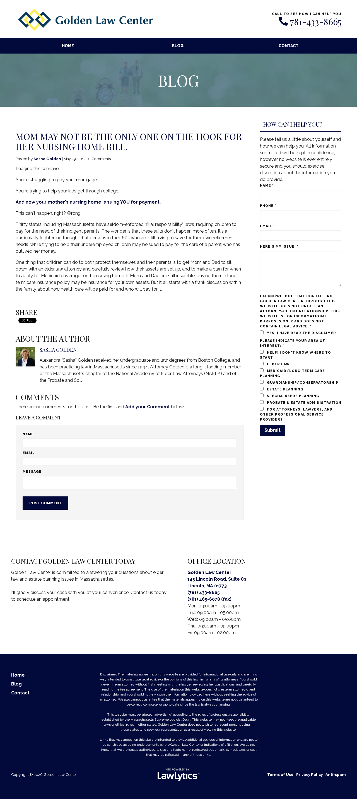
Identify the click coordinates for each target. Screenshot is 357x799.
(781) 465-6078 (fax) (209, 599)
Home (68, 46)
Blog (178, 46)
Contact (288, 46)
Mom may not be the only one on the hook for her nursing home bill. (129, 141)
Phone (268, 206)
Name (28, 434)
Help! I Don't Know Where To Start (295, 355)
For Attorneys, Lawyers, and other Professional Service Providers (296, 414)
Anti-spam (335, 774)
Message (32, 472)
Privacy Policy (309, 774)
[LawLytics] (178, 774)
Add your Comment (147, 406)
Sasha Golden (47, 158)
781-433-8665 (315, 21)
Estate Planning (284, 389)
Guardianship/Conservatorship (302, 383)
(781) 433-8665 (203, 592)
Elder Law (278, 364)
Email (29, 453)
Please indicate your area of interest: (292, 343)
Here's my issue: (279, 246)
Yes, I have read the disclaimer (301, 333)
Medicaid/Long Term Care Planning (292, 373)
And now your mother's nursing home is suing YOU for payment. (88, 202)
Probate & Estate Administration (303, 403)
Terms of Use (280, 774)
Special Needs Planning (292, 396)
